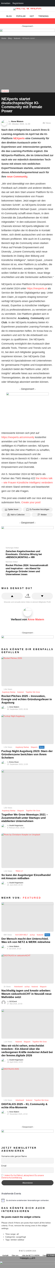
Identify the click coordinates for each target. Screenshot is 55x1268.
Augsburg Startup (8, 692)
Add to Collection (18, 515)
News (41, 747)
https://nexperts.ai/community (17, 437)
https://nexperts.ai (37, 288)
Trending (43, 16)
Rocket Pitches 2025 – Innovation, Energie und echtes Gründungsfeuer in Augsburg (26, 699)
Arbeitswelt (18, 987)
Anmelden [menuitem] (5, 3)
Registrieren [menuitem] (18, 3)
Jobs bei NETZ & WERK (30, 1256)
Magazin (34, 747)
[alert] (27, 1200)
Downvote (42, 596)
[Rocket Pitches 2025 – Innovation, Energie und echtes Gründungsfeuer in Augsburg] (27, 671)
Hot (32, 16)
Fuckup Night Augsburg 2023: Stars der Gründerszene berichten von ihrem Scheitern (27, 754)
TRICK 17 (19, 871)
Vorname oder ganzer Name (14, 1156)
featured (20, 692)
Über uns (15, 1256)
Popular (21, 16)
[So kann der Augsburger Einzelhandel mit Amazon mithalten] (27, 850)
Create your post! (31, 502)
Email (3, 1166)
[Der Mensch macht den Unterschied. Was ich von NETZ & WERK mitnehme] (27, 917)
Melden (44, 515)
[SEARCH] (52, 21)
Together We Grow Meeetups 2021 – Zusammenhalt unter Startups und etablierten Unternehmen (24, 818)
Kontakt (5, 1256)
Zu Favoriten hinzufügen (39, 509)
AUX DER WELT (21, 935)
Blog (9, 16)
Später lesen (13, 509)
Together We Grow (33, 692)
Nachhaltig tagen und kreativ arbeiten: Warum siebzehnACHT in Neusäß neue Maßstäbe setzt (26, 994)
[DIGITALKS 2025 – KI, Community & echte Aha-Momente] (27, 1082)
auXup (32, 935)
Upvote (12, 596)
